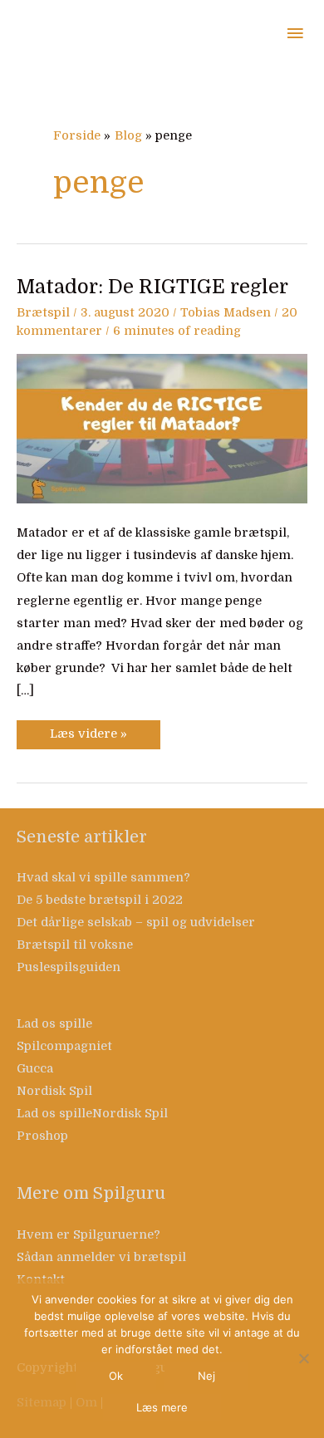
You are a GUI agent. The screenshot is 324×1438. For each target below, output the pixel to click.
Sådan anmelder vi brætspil (101, 1257)
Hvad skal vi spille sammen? (103, 878)
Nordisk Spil (54, 1091)
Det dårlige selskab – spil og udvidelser (136, 922)
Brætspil (43, 313)
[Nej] (303, 1358)
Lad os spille (54, 1024)
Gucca (35, 1069)
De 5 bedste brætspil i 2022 (100, 900)
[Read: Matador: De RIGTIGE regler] (162, 428)
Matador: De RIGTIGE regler (152, 287)
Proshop (42, 1136)
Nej (206, 1375)
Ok (116, 1375)
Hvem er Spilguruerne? (88, 1235)
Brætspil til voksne (75, 945)
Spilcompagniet (64, 1046)
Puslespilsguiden (68, 967)
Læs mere (162, 1407)
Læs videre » (88, 730)
